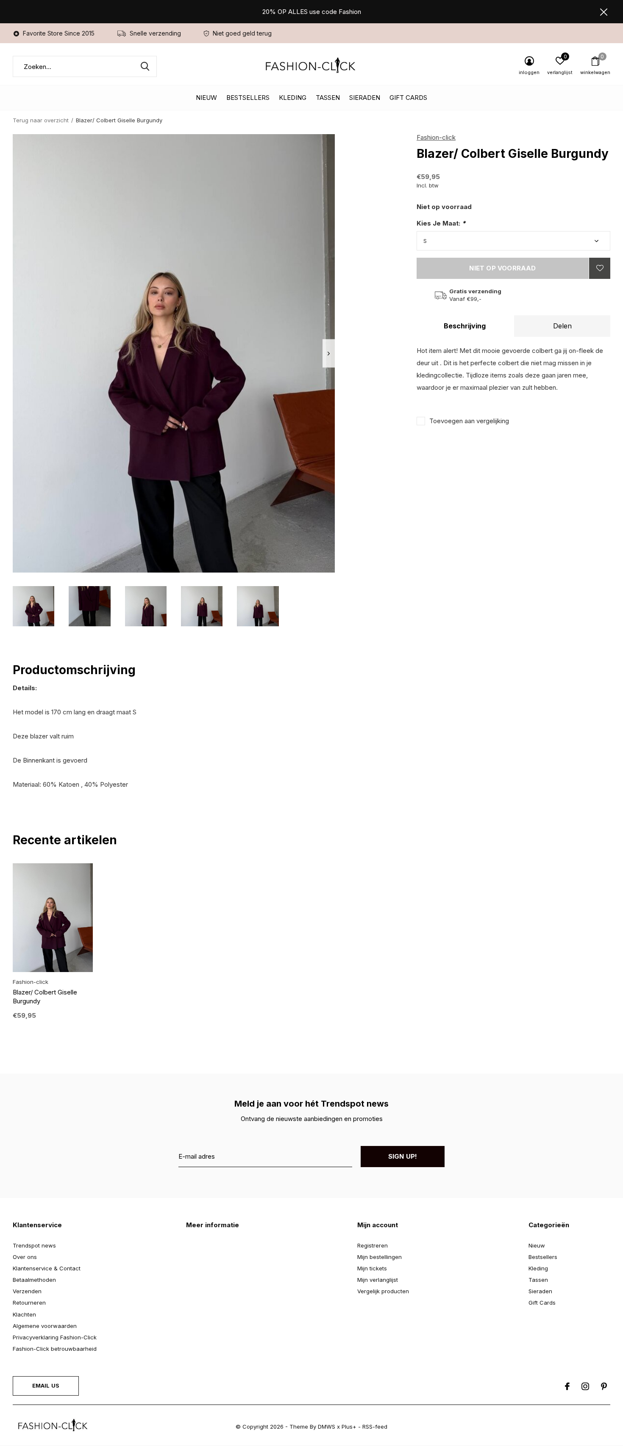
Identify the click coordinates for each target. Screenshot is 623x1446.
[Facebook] (567, 1386)
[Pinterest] (604, 1386)
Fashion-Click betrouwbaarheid (55, 1348)
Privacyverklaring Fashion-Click (55, 1337)
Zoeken (145, 66)
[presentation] (329, 353)
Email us (45, 1385)
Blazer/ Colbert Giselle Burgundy (45, 996)
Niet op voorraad (502, 268)
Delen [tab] (562, 326)
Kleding (292, 98)
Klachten (24, 1314)
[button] (33, 606)
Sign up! (402, 1156)
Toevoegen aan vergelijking (469, 421)
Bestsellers (248, 98)
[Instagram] (585, 1386)
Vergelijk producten (383, 1291)
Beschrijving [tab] (465, 326)
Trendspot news (34, 1245)
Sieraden (364, 98)
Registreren (372, 1245)
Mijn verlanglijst (377, 1279)
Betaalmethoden (34, 1279)
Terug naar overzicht (41, 120)
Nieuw (206, 98)
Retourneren (29, 1302)
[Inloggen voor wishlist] (599, 268)
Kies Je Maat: (441, 223)
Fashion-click (436, 137)
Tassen (328, 98)
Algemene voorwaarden (45, 1325)
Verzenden (27, 1291)
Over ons (25, 1256)
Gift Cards (408, 98)
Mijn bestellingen (379, 1256)
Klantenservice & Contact (47, 1268)
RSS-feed (374, 1426)
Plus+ (349, 1426)
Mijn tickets (372, 1268)
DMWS (326, 1426)
